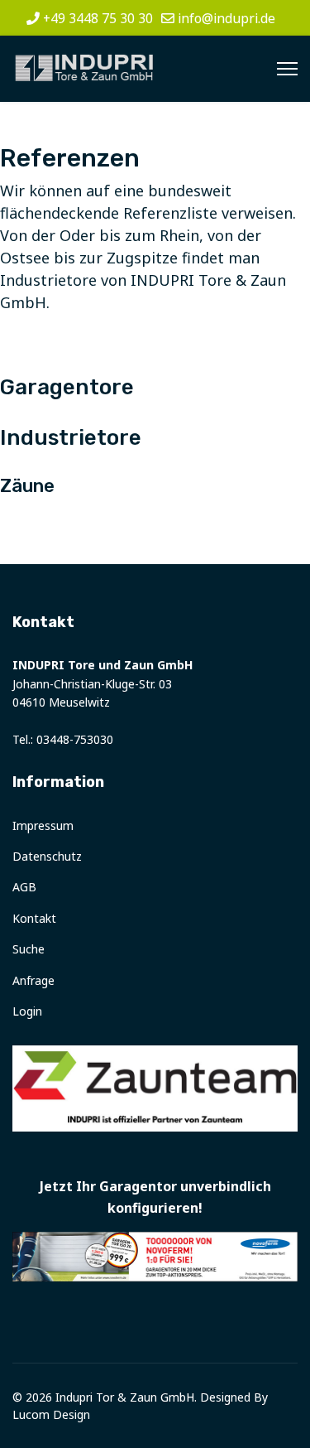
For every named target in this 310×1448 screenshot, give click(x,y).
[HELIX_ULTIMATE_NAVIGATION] (287, 69)
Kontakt (34, 918)
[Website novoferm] (155, 1256)
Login (27, 1011)
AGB (24, 887)
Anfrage (33, 980)
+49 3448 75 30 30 (98, 18)
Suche (28, 949)
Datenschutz (47, 856)
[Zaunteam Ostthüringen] (155, 1088)
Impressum (43, 825)
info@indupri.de (226, 18)
